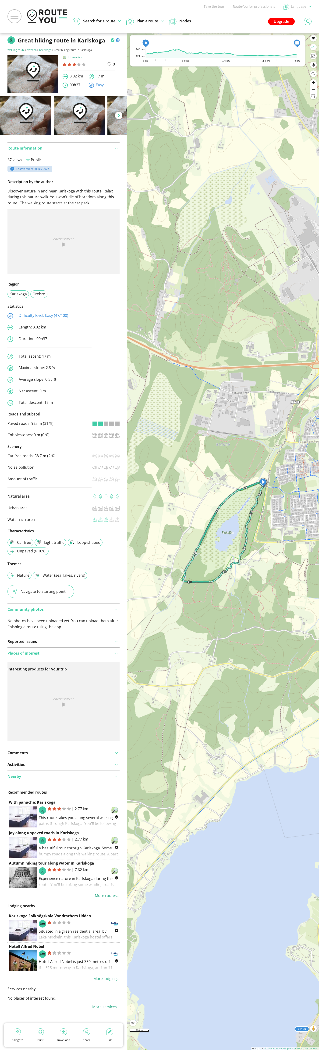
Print (40, 1040)
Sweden (32, 50)
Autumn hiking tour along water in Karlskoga (51, 863)
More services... (106, 1006)
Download (63, 1040)
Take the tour (214, 6)
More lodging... (106, 978)
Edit (109, 1040)
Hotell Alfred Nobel (26, 946)
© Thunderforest (273, 1048)
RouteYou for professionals (254, 6)
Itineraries (75, 57)
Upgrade (281, 21)
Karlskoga (45, 50)
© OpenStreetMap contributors (300, 1048)
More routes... (107, 895)
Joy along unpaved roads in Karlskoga (44, 832)
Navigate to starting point (43, 591)
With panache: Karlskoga (32, 802)
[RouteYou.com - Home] (47, 16)
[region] (223, 541)
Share (87, 1040)
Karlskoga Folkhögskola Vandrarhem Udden (50, 915)
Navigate (17, 1040)
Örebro (38, 294)
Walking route (16, 50)
